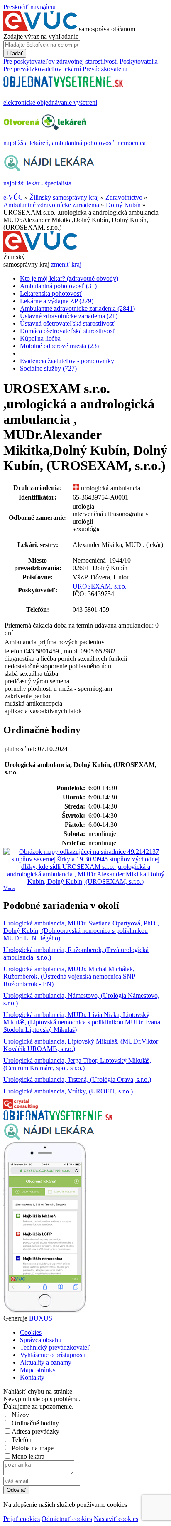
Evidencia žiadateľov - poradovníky (67, 360)
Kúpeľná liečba (40, 338)
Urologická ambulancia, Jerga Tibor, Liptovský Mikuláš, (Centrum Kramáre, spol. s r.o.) (77, 1064)
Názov (20, 1414)
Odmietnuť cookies (67, 1518)
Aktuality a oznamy (45, 1362)
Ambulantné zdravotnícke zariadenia (51, 204)
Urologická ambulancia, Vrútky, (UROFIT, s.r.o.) (68, 1091)
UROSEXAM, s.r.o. (100, 586)
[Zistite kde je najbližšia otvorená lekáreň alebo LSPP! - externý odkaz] (44, 1310)
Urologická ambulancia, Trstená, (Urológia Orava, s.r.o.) (77, 1079)
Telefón (22, 1439)
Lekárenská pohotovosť (51, 293)
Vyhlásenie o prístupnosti (53, 1354)
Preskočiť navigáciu (29, 6)
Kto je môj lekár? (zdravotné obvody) (69, 278)
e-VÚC (13, 197)
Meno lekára (28, 1456)
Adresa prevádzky (35, 1431)
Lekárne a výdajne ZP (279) (56, 300)
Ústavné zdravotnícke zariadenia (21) (68, 315)
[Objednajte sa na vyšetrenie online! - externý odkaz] (57, 1118)
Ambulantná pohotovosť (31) (58, 285)
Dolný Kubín (123, 204)
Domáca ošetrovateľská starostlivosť (67, 330)
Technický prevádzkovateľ (55, 1347)
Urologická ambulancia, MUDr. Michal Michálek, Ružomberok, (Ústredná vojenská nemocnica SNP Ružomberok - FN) (69, 976)
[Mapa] (85, 866)
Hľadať (15, 53)
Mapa (9, 888)
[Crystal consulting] (20, 1106)
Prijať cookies (21, 1518)
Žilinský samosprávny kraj (64, 197)
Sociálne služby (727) (48, 368)
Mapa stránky (38, 1369)
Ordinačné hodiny (35, 1423)
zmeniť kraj (66, 264)
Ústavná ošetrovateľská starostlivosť (67, 323)
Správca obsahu (40, 1339)
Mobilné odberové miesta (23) (59, 345)
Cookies (31, 1332)
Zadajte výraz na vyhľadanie (40, 36)
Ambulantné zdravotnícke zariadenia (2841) (77, 308)
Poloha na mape (33, 1448)
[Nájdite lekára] (48, 1137)
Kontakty (32, 1377)
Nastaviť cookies (116, 1518)
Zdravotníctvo (123, 197)
